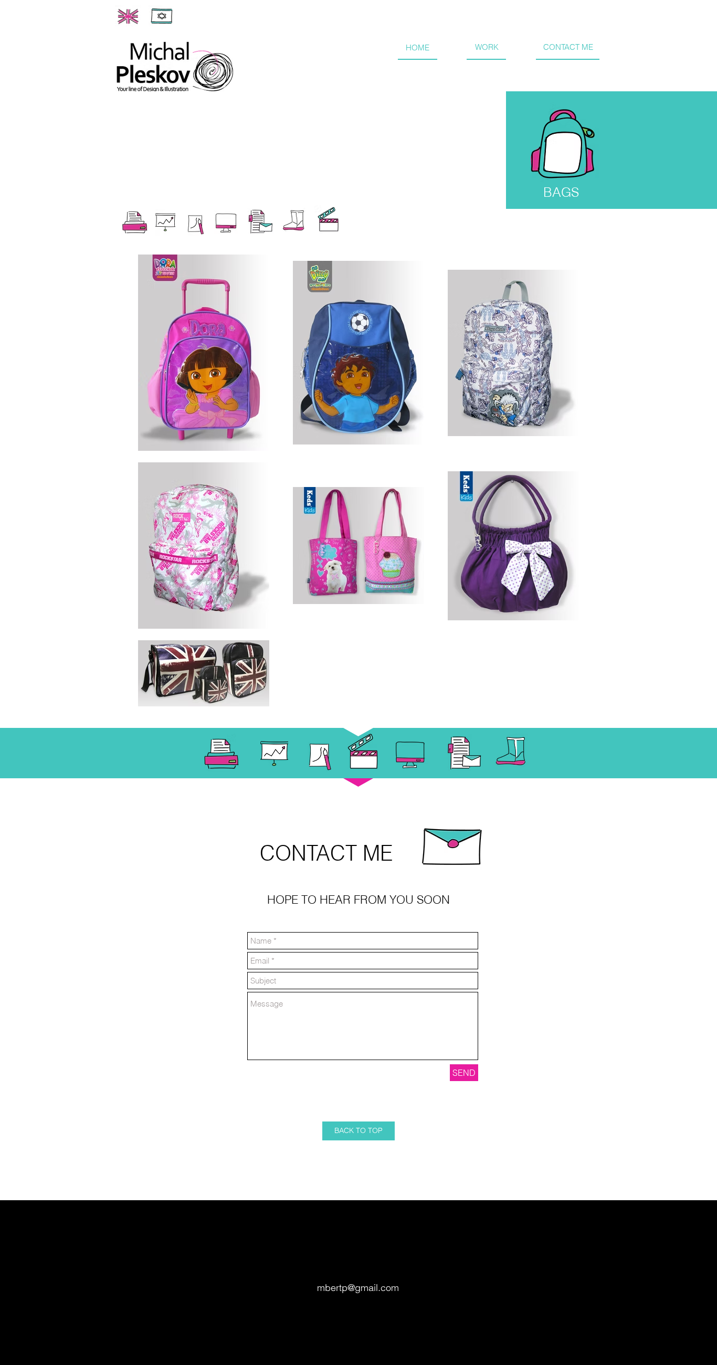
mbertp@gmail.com (358, 1288)
